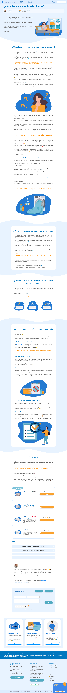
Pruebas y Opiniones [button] (21, 2)
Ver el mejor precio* (47, 494)
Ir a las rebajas (17, 677)
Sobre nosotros (53, 2)
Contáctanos (51, 682)
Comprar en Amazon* (45, 507)
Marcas (50, 669)
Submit (48, 602)
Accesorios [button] (41, 2)
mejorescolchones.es (16, 691)
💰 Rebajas (51, 676)
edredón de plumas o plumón (33, 51)
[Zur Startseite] (8, 1)
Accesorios (51, 672)
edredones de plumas (30, 484)
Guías (50, 674)
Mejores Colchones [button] (30, 2)
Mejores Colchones (53, 667)
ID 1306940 (43, 580)
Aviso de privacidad (38, 691)
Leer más (36, 680)
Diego (11, 10)
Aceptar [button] (57, 691)
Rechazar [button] (62, 691)
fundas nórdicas (19, 344)
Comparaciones (52, 670)
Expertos (51, 678)
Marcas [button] (36, 2)
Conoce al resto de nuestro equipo (21, 582)
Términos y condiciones (27, 691)
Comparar (14, 643)
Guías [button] (46, 2)
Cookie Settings (47, 691)
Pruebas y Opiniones (53, 665)
